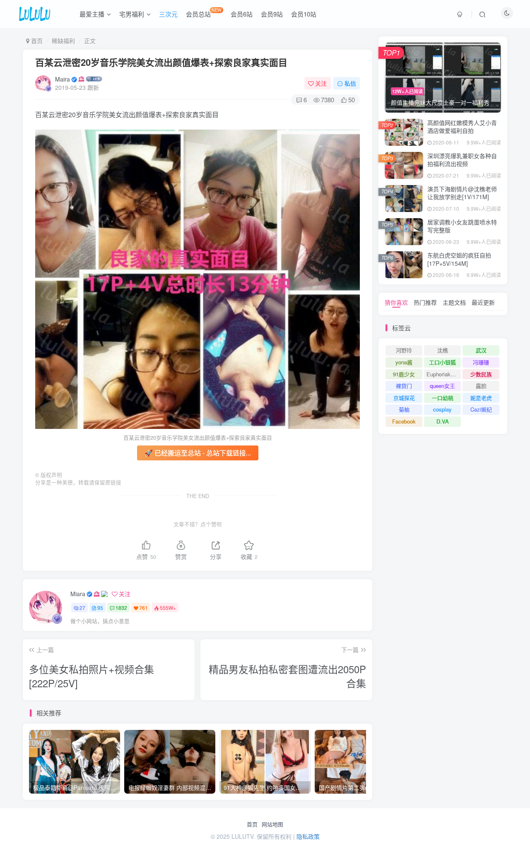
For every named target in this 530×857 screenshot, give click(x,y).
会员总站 (204, 12)
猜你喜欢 (396, 302)
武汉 (481, 350)
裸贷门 (404, 386)
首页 (252, 824)
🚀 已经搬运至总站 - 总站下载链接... (198, 452)
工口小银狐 (442, 362)
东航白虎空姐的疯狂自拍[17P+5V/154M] (459, 259)
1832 (121, 607)
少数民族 (481, 374)
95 (100, 607)
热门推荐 (425, 302)
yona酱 (403, 362)
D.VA (442, 421)
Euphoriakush (442, 374)
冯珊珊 (481, 362)
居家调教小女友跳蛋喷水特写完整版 (462, 226)
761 (143, 607)
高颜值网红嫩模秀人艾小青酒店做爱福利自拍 (462, 126)
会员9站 (272, 14)
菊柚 (404, 409)
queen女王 (442, 386)
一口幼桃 (442, 398)
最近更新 (483, 302)
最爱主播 (92, 14)
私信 (350, 83)
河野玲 (404, 350)
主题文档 (454, 302)
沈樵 (442, 350)
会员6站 (242, 14)
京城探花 (404, 398)
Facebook (404, 421)
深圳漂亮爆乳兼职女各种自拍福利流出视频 (462, 160)
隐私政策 (308, 836)
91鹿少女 (404, 374)
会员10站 (303, 14)
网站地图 (272, 824)
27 (82, 607)
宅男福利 (131, 14)
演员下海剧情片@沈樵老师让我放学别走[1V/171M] (462, 193)
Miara (77, 594)
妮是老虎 (481, 398)
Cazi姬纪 (481, 409)
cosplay (442, 409)
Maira (62, 79)
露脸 (481, 386)
